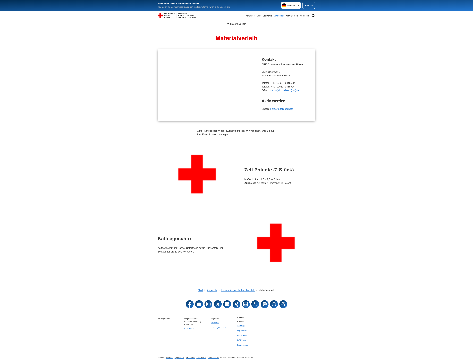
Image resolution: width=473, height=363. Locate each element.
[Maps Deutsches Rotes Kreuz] (255, 304)
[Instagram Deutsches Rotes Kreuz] (208, 304)
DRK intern (242, 340)
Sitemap (241, 325)
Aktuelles (250, 15)
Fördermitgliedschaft (281, 108)
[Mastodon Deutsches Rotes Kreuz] (265, 304)
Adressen (304, 15)
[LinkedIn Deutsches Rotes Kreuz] (227, 304)
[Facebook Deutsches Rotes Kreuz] (190, 304)
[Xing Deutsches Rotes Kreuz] (236, 304)
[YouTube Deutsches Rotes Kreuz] (199, 304)
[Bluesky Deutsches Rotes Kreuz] (274, 304)
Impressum (242, 330)
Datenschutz (242, 345)
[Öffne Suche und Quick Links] (313, 16)
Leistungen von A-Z (219, 327)
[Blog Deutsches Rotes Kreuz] (246, 304)
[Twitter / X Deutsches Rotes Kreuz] (218, 304)
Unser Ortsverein (264, 15)
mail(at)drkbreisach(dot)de (284, 90)
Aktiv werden (292, 15)
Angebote (279, 15)
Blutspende (189, 328)
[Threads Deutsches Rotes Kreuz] (283, 304)
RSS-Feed (242, 335)
